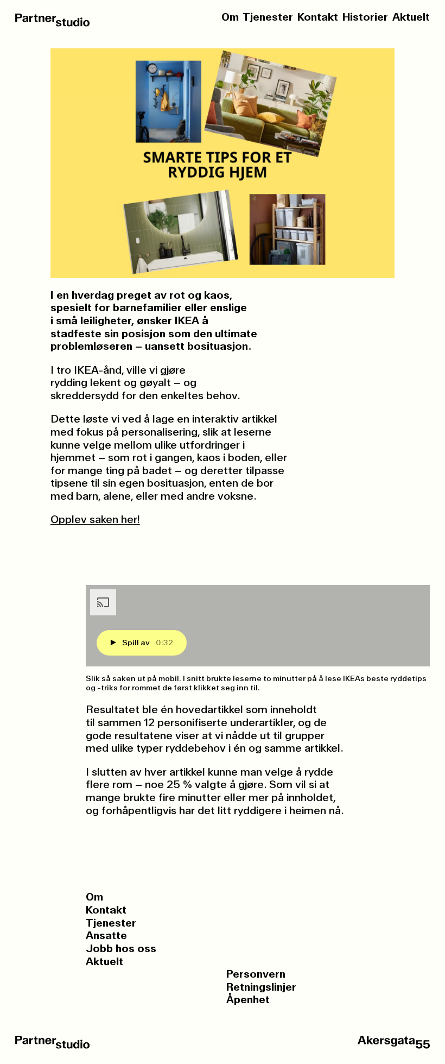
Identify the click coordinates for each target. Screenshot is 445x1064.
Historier (365, 17)
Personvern (255, 974)
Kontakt (317, 17)
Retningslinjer (261, 987)
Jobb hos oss (121, 948)
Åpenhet (248, 999)
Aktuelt (411, 17)
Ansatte (106, 935)
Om (230, 17)
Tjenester (268, 17)
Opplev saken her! (95, 519)
